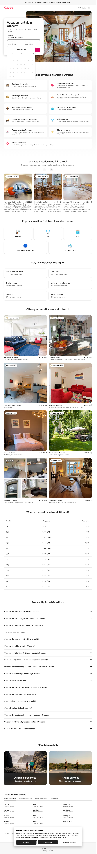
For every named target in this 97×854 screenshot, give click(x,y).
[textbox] (15, 44)
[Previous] (44, 169)
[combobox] (23, 37)
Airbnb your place (84, 8)
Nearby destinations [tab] (10, 798)
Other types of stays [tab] (25, 798)
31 (13, 76)
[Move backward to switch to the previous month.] (10, 49)
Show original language (63, 2)
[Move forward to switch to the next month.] (32, 49)
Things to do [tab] (54, 798)
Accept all (26, 842)
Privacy (45, 851)
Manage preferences (69, 842)
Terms (51, 851)
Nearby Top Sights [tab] (41, 798)
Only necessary (48, 842)
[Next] (51, 169)
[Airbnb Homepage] (8, 8)
